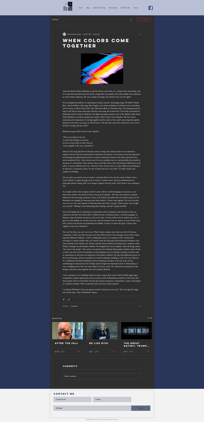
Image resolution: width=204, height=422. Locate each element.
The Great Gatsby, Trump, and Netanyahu (136, 344)
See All (150, 318)
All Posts (55, 19)
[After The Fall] (67, 330)
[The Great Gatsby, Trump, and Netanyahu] (136, 330)
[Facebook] (151, 8)
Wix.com (115, 419)
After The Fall (66, 343)
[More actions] (140, 34)
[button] (131, 19)
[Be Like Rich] (102, 330)
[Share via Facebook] (64, 300)
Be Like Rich (98, 343)
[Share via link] (69, 300)
